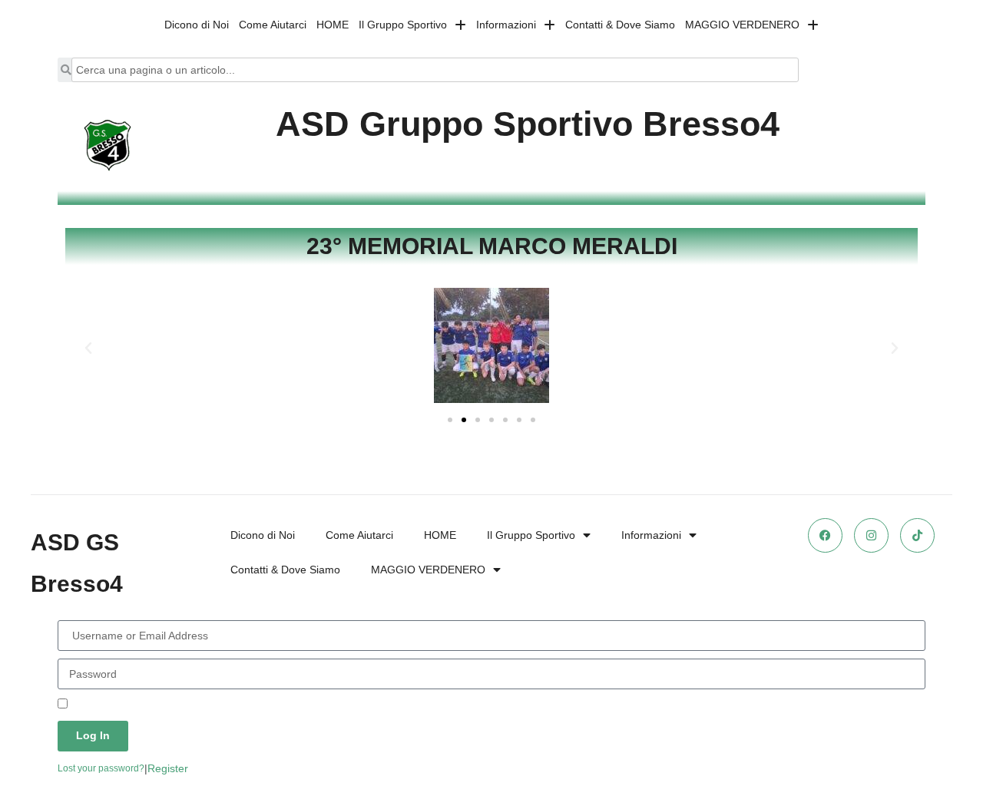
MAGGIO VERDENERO (742, 24)
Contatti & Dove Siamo (620, 24)
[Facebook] (825, 535)
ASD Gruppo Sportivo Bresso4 (527, 124)
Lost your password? (101, 768)
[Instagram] (871, 535)
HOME (332, 24)
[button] (88, 348)
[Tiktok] (917, 535)
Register (167, 768)
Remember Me (106, 704)
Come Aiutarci (272, 24)
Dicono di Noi (196, 24)
